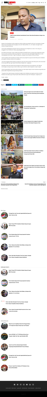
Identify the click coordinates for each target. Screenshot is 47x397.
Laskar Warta (38, 388)
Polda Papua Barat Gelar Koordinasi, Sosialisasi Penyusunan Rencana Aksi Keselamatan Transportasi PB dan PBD (33, 152)
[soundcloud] (41, 2)
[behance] (36, 2)
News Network (31, 388)
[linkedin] (34, 2)
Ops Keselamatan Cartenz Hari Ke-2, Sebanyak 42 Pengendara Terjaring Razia (34, 107)
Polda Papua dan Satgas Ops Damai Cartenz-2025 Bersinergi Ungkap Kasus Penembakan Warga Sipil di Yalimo (34, 167)
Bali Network (24, 388)
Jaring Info (19, 388)
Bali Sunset (14, 388)
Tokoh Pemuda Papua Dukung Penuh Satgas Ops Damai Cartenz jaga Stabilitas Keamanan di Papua (34, 137)
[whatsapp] (31, 2)
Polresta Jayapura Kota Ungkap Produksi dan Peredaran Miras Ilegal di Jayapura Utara (33, 122)
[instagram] (28, 2)
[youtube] (39, 2)
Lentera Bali (8, 388)
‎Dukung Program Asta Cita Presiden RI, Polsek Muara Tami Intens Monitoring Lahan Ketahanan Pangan (34, 93)
